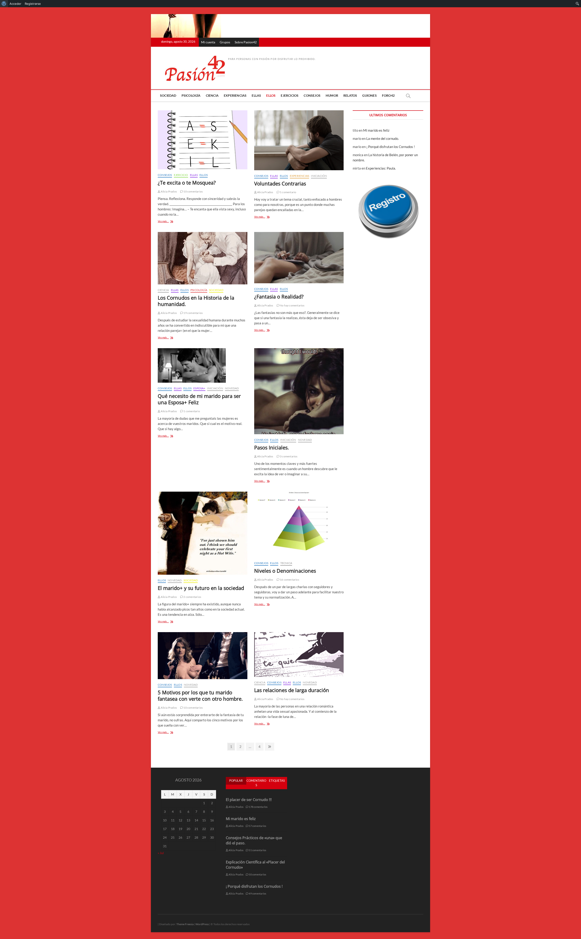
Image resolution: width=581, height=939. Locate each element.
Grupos (225, 42)
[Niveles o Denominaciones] (299, 524)
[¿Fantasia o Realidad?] (299, 257)
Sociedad (168, 95)
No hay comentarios (292, 305)
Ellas (256, 95)
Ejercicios (289, 95)
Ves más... (169, 221)
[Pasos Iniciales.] (299, 391)
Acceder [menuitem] (15, 3)
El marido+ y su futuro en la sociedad (201, 587)
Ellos (271, 95)
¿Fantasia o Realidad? (279, 296)
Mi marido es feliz (376, 130)
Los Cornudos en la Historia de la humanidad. (196, 300)
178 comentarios (258, 806)
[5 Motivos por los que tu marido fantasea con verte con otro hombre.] (202, 655)
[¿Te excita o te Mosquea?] (202, 139)
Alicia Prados (168, 191)
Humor (332, 95)
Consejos (312, 95)
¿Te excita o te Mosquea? (187, 182)
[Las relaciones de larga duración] (299, 654)
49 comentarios (257, 893)
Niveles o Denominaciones (285, 570)
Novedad (232, 388)
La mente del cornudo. (382, 138)
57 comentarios (257, 825)
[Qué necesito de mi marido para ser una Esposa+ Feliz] (202, 365)
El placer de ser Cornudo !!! (249, 799)
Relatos (350, 95)
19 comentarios (193, 313)
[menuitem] (4, 3)
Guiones (369, 95)
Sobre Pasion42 (246, 42)
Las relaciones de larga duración (291, 690)
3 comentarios (288, 456)
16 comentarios (289, 579)
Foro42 (388, 95)
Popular (236, 780)
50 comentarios (257, 874)
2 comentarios (192, 597)
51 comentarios (257, 850)
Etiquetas (277, 780)
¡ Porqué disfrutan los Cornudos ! (390, 147)
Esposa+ (199, 388)
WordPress (202, 924)
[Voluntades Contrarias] (299, 140)
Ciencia (212, 95)
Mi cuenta (208, 42)
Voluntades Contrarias (280, 183)
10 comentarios (193, 191)
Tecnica (286, 563)
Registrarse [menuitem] (33, 3)
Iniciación (319, 175)
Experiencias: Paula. (381, 168)
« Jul (161, 853)
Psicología (191, 95)
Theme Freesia (185, 924)
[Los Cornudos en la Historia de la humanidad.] (202, 258)
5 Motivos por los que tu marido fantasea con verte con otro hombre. (200, 695)
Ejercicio (181, 175)
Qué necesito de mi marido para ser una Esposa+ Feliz (199, 399)
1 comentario (287, 192)
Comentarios (256, 783)
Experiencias (235, 95)
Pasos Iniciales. (271, 447)
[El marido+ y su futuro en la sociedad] (202, 533)
